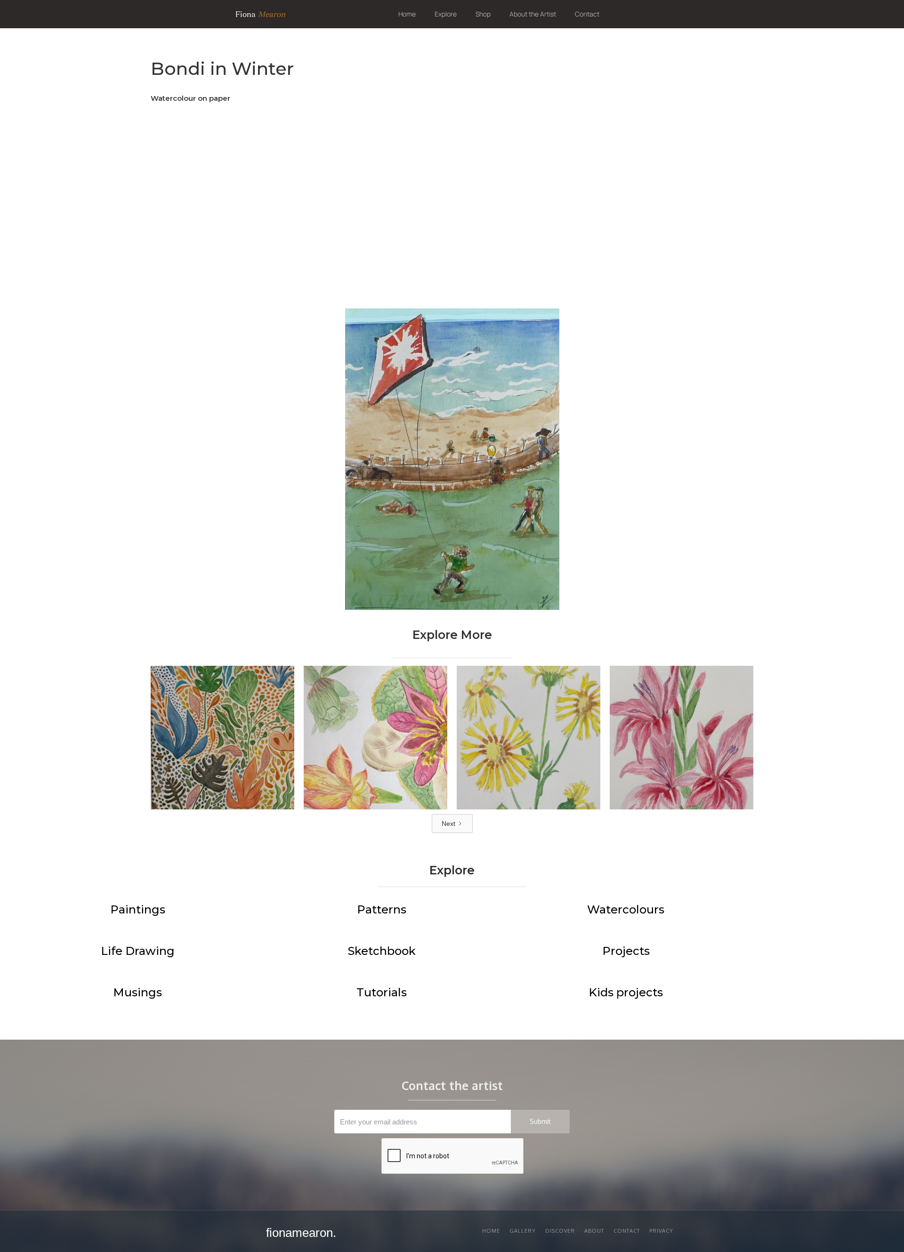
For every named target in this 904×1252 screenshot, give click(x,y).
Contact (587, 13)
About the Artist (532, 13)
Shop (483, 13)
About (594, 1231)
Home (407, 13)
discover (560, 1231)
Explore (446, 13)
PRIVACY (661, 1231)
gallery (522, 1231)
